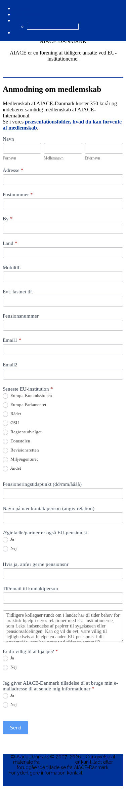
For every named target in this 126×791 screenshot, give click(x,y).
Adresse (13, 170)
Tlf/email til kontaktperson (30, 588)
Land (10, 243)
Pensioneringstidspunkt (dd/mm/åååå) (42, 484)
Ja (11, 539)
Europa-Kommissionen (30, 395)
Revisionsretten (24, 450)
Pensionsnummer (21, 316)
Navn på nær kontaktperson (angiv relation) (48, 508)
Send (15, 727)
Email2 (10, 364)
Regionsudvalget (25, 431)
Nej (13, 548)
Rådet (15, 413)
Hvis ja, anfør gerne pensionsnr (36, 564)
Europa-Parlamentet (27, 404)
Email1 (12, 340)
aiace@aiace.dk (101, 773)
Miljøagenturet (23, 459)
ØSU (14, 422)
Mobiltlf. (12, 267)
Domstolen (19, 440)
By (8, 218)
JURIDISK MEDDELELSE (63, 783)
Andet (15, 468)
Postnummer (18, 194)
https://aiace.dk (57, 762)
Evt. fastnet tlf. (18, 291)
